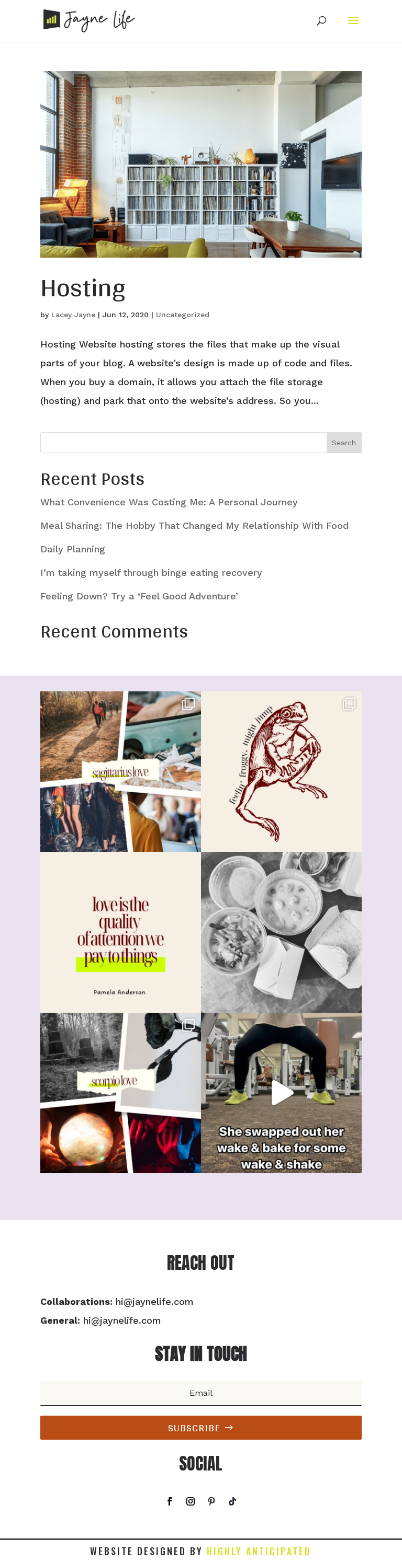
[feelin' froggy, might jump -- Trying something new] (281, 771)
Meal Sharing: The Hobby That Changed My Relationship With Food (194, 525)
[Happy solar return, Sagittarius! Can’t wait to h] (120, 771)
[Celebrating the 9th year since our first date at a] (281, 932)
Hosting (83, 286)
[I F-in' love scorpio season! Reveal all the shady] (120, 1093)
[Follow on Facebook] (169, 1501)
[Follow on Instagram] (190, 1501)
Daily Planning (72, 548)
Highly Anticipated (259, 1551)
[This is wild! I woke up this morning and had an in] (281, 1093)
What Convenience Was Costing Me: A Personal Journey (169, 501)
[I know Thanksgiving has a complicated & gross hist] (120, 932)
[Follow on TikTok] (232, 1501)
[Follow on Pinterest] (211, 1501)
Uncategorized (182, 314)
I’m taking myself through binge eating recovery (151, 572)
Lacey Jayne (73, 314)
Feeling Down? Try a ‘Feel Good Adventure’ (139, 596)
